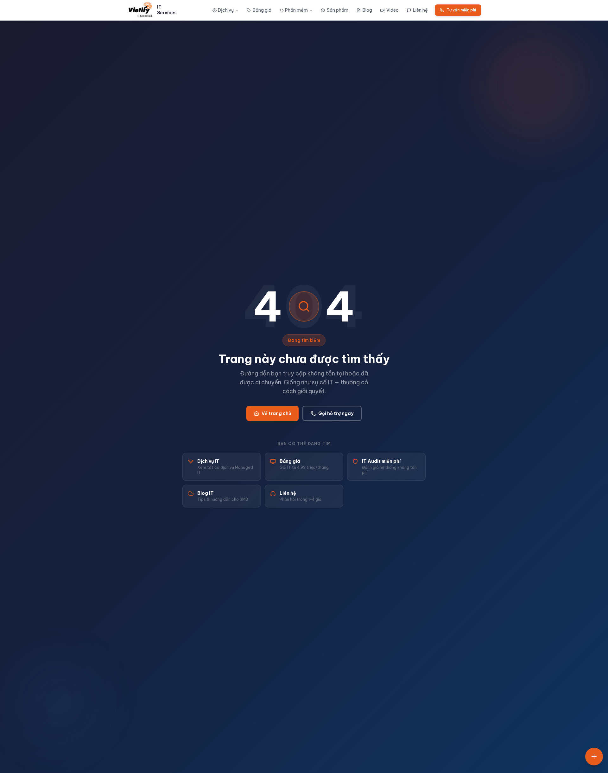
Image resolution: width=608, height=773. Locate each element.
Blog (367, 10)
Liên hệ (420, 10)
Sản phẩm (337, 10)
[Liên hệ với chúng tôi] (594, 756)
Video (392, 10)
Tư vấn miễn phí (461, 10)
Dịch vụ (226, 10)
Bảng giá (262, 10)
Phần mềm (296, 10)
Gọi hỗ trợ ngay (335, 413)
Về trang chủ (276, 413)
